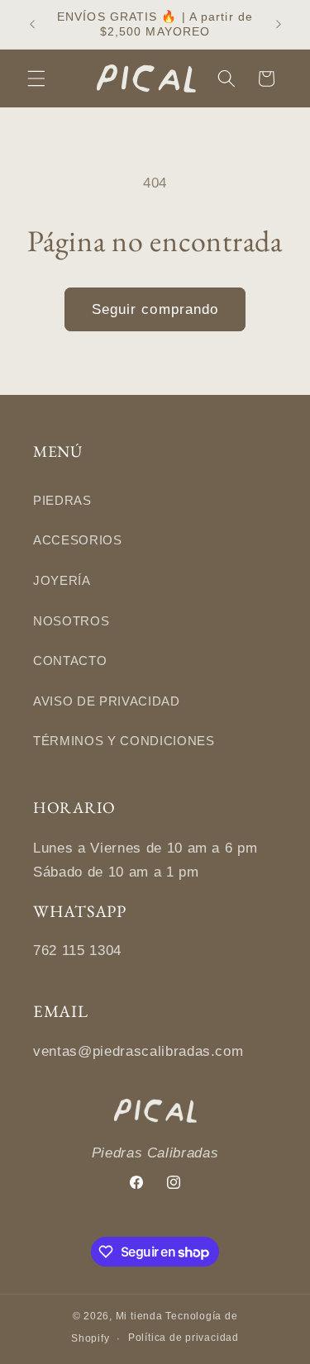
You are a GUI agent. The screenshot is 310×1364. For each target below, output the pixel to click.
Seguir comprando (155, 309)
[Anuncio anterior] (32, 24)
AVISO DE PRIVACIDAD (106, 701)
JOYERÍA (62, 580)
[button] (36, 78)
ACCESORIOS (77, 540)
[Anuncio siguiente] (278, 24)
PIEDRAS (62, 500)
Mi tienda (139, 1316)
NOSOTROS (71, 621)
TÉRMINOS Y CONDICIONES (124, 741)
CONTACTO (70, 660)
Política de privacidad (183, 1337)
